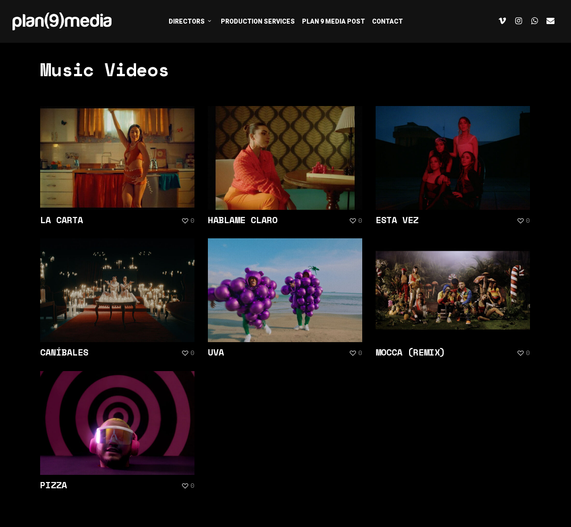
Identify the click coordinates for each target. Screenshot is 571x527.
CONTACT (387, 21)
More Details (119, 151)
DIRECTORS (187, 21)
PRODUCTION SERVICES (258, 21)
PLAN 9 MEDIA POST (333, 21)
